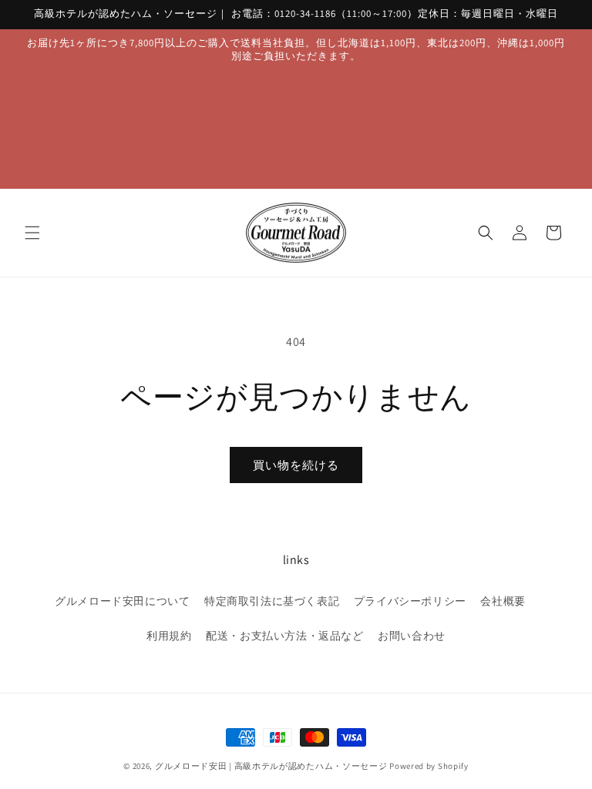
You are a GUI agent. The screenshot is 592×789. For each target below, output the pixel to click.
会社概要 (502, 601)
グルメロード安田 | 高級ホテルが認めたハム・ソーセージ (271, 765)
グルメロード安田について (122, 601)
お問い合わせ (412, 636)
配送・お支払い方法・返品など (284, 636)
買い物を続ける (296, 465)
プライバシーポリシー (410, 601)
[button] (32, 233)
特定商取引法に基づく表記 (271, 601)
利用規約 (168, 636)
